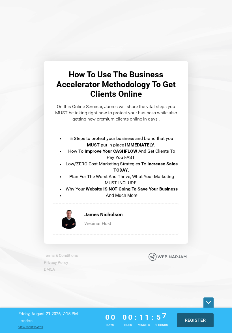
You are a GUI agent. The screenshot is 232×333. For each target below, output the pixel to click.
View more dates (30, 327)
